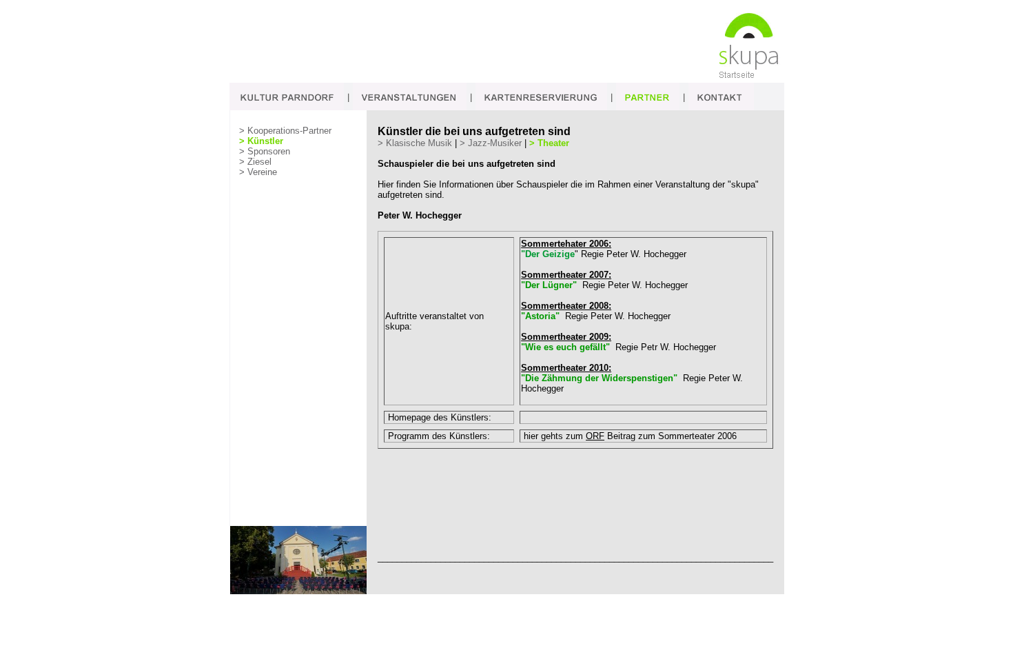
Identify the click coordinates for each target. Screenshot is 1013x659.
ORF (595, 436)
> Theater (549, 143)
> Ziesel (255, 161)
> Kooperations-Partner (285, 130)
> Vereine (258, 172)
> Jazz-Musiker (491, 143)
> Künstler (261, 141)
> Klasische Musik (415, 143)
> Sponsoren (264, 151)
